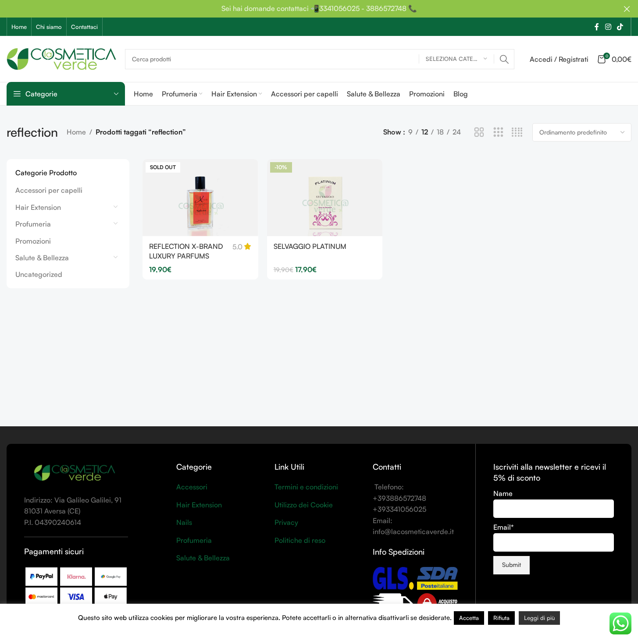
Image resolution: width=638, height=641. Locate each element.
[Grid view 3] (498, 132)
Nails (184, 522)
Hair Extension (38, 207)
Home (76, 131)
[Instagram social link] (608, 26)
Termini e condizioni (306, 486)
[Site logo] (61, 57)
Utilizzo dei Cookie (303, 504)
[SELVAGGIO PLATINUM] (325, 197)
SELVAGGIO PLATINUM (310, 246)
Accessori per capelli (48, 190)
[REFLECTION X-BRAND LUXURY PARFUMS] (200, 197)
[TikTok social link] (620, 26)
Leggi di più (539, 617)
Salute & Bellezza (42, 257)
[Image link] (74, 472)
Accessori (191, 486)
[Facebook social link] (597, 26)
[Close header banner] (627, 9)
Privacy (286, 522)
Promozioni (33, 241)
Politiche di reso (299, 540)
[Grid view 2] (479, 132)
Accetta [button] (469, 617)
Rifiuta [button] (501, 617)
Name (503, 493)
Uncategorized (38, 274)
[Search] (504, 59)
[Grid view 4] (517, 132)
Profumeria (33, 224)
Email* (503, 527)
